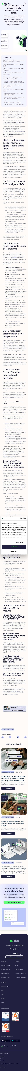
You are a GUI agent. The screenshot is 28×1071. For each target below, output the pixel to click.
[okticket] (14, 940)
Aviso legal (2, 1056)
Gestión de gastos (6, 965)
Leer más (9, 788)
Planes (16, 965)
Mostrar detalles (19, 542)
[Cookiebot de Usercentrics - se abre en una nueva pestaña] (20, 518)
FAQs (2, 998)
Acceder (15, 953)
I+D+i (2, 1002)
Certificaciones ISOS (20, 973)
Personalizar (13, 551)
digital (14, 257)
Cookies (2, 1058)
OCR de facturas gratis (9, 456)
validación (19, 297)
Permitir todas (14, 546)
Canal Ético (2, 1067)
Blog (2, 990)
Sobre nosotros (19, 969)
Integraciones (5, 973)
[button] (25, 3)
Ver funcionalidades (15, 902)
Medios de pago (5, 969)
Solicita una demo (15, 957)
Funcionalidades (5, 977)
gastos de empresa (21, 269)
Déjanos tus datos (15, 691)
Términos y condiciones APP (6, 1065)
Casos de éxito (5, 986)
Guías (2, 994)
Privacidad (2, 1061)
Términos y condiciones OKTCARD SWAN (9, 1063)
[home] (6, 3)
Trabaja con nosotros (20, 977)
